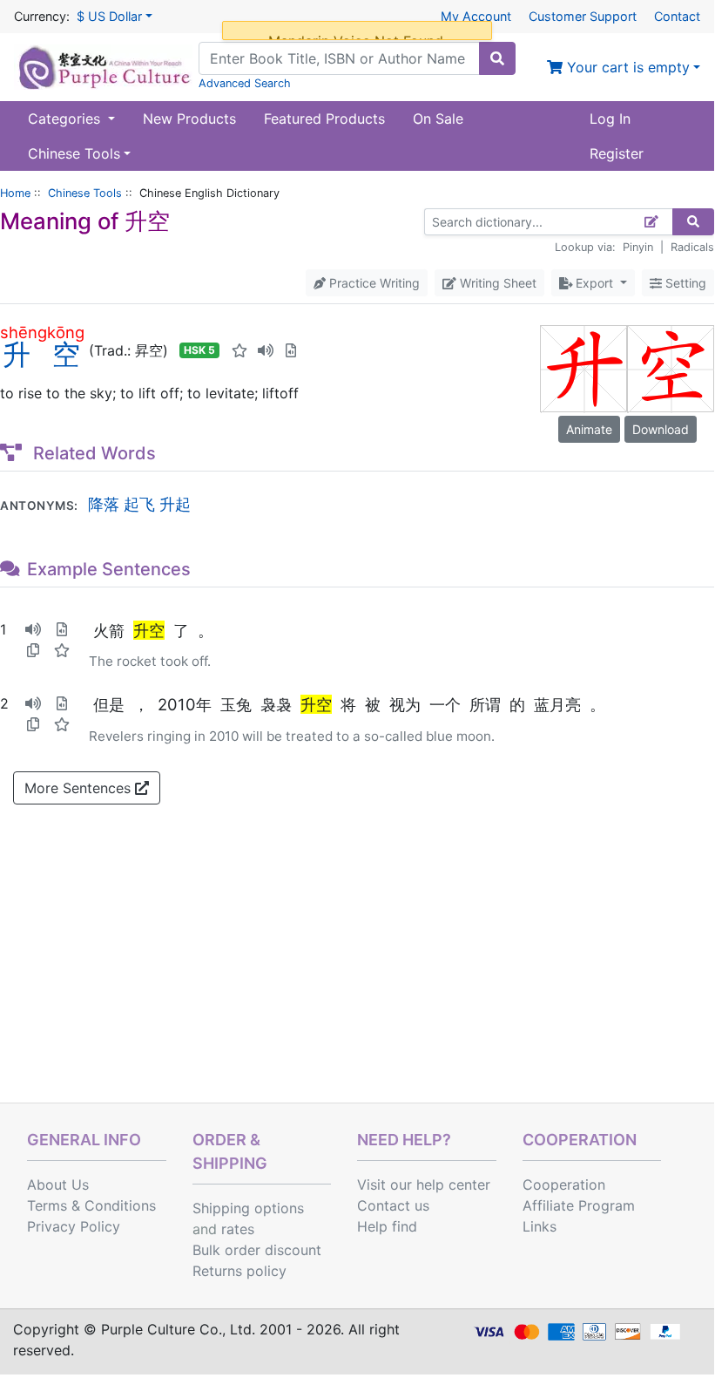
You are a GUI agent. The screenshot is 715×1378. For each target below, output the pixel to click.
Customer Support (583, 16)
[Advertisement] (357, 972)
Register (617, 153)
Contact (677, 16)
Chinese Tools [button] (74, 153)
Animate (589, 429)
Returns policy (239, 1271)
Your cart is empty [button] (626, 67)
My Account (476, 16)
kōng (65, 332)
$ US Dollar (109, 16)
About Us (58, 1184)
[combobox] (339, 58)
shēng (23, 332)
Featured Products (324, 118)
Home (15, 193)
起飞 (139, 503)
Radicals (692, 247)
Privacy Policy (73, 1226)
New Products (189, 118)
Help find (387, 1226)
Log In (610, 118)
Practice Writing (373, 282)
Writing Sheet (496, 282)
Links (539, 1226)
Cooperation (564, 1184)
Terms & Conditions (91, 1205)
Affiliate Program (579, 1205)
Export (594, 282)
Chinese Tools (85, 193)
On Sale (438, 118)
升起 (175, 503)
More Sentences (79, 788)
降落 (103, 503)
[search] (497, 58)
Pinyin (638, 247)
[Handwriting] (652, 221)
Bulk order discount (256, 1250)
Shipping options (248, 1208)
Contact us (393, 1205)
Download (660, 429)
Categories (66, 118)
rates (237, 1229)
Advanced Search (245, 83)
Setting (684, 282)
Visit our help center (423, 1184)
